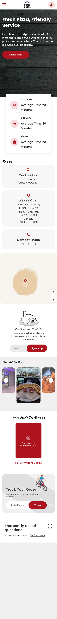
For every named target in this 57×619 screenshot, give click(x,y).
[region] (28, 278)
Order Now (15, 54)
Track (37, 505)
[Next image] (51, 380)
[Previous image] (6, 380)
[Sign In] (51, 5)
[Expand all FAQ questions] (50, 526)
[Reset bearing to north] (53, 300)
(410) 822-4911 (37, 535)
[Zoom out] (53, 296)
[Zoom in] (53, 291)
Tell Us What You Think (28, 463)
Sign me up (37, 348)
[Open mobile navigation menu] (4, 4)
